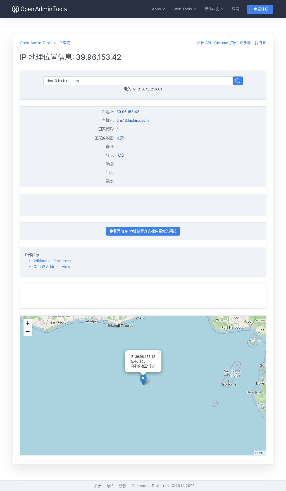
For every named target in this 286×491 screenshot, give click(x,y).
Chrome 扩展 (225, 42)
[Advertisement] (143, 204)
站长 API (204, 42)
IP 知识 (245, 42)
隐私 (110, 485)
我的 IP (260, 42)
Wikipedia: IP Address (52, 260)
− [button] (28, 331)
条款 (122, 485)
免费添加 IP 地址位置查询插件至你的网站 (143, 231)
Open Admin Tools (36, 42)
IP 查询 (64, 42)
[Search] (238, 80)
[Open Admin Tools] (39, 9)
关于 (97, 485)
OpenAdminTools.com (150, 485)
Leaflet (259, 453)
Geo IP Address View (52, 266)
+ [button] (28, 323)
